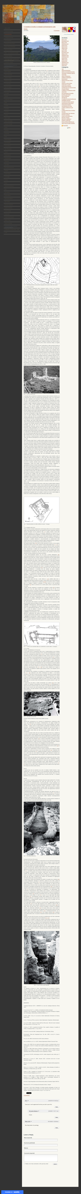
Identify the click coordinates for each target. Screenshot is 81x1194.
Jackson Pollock (8, 77)
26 (53, 912)
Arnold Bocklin (8, 84)
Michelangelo (7, 142)
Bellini (6, 183)
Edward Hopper (8, 139)
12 (53, 587)
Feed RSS (65, 125)
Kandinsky (7, 133)
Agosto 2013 (64, 61)
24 (29, 672)
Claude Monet (8, 195)
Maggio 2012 (64, 64)
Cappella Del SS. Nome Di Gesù (69, 87)
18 (56, 905)
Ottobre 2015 (64, 54)
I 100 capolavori (8, 40)
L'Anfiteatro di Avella (9, 37)
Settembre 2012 (65, 62)
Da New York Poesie (66, 94)
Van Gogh (7, 164)
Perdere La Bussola (66, 120)
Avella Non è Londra (66, 84)
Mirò (5, 189)
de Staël (6, 105)
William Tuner (7, 220)
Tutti (63, 69)
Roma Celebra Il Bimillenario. (68, 121)
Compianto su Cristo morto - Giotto (12, 229)
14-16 (44, 581)
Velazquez (7, 161)
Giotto (6, 102)
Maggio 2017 (64, 46)
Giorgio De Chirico (8, 99)
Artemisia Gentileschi (9, 186)
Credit (6, 232)
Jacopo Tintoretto (8, 223)
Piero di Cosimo (8, 87)
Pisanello (7, 130)
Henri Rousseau (8, 149)
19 (40, 907)
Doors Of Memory (65, 96)
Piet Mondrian (8, 90)
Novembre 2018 (65, 41)
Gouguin (6, 170)
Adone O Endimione (66, 76)
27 (41, 567)
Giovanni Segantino (9, 204)
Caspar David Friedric (9, 217)
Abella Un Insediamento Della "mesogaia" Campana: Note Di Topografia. (68, 73)
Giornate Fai (64, 97)
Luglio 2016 (64, 49)
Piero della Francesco (9, 167)
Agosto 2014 (64, 58)
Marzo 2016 (64, 51)
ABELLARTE (7, 28)
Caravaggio (7, 176)
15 (30, 584)
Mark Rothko (7, 201)
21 (52, 682)
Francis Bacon (8, 145)
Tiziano (6, 152)
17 (33, 893)
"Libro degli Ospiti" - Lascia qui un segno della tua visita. (12, 60)
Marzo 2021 (64, 39)
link (28, 1100)
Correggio (7, 93)
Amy (26, 1100)
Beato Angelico (8, 71)
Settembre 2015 (65, 55)
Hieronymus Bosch (9, 198)
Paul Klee (7, 68)
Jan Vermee (7, 192)
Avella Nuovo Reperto (66, 86)
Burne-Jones (7, 118)
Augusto (63, 81)
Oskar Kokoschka (8, 74)
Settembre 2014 (65, 56)
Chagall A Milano (65, 89)
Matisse (6, 96)
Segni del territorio (8, 49)
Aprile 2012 (64, 65)
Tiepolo (6, 114)
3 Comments (57, 30)
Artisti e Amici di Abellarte (10, 46)
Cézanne (6, 111)
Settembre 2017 (65, 44)
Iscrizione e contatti (9, 62)
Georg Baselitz (8, 158)
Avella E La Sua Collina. (67, 83)
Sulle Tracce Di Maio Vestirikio (68, 123)
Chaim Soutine (8, 210)
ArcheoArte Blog (8, 34)
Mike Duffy (27, 1121)
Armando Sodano (8, 56)
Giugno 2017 (64, 45)
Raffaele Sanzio (8, 80)
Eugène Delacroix (8, 207)
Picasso (6, 180)
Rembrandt (7, 214)
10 (58, 554)
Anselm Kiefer (8, 173)
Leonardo (7, 108)
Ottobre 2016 (64, 48)
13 (47, 579)
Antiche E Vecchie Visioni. (67, 80)
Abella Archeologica (66, 70)
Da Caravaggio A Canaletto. (68, 93)
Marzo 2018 (64, 42)
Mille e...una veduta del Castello (11, 53)
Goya (6, 136)
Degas (6, 127)
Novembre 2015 (65, 52)
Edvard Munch (8, 155)
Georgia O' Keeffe (8, 124)
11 (50, 684)
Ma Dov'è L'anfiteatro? (66, 119)
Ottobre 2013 (64, 59)
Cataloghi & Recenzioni (10, 43)
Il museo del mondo (9, 31)
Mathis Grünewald (8, 121)
